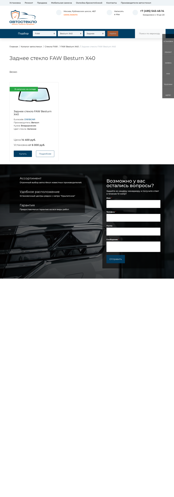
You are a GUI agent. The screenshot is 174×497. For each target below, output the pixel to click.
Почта (109, 226)
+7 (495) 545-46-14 (152, 11)
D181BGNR (29, 119)
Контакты (111, 2)
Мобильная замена (61, 2)
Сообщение (112, 240)
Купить (23, 153)
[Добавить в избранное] (51, 89)
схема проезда (70, 14)
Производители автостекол (136, 2)
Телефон (110, 212)
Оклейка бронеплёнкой (89, 2)
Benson (13, 71)
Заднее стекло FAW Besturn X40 (33, 113)
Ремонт (29, 2)
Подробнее (45, 153)
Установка (15, 2)
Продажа (42, 2)
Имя (108, 198)
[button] (115, 13)
